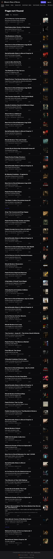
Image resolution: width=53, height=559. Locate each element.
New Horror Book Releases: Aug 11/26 (18, 122)
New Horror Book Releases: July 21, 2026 (19, 298)
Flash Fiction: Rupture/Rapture (16, 272)
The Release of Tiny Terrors (14, 70)
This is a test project (9, 438)
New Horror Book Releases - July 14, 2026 (19, 368)
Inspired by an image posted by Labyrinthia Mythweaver (18, 81)
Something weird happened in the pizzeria (15, 283)
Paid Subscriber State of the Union (17, 27)
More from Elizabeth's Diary (11, 240)
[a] (45, 447)
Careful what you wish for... (11, 265)
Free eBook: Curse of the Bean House (18, 519)
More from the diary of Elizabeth (12, 55)
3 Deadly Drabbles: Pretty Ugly (16, 359)
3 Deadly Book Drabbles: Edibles (16, 290)
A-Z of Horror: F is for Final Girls (16, 376)
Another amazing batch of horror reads (14, 46)
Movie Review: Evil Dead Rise (15, 394)
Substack (21, 557)
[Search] (46, 14)
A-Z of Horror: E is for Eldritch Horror (18, 471)
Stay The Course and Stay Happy (16, 212)
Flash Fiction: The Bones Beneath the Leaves (20, 79)
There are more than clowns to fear (13, 499)
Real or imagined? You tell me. (12, 317)
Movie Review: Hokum (12, 428)
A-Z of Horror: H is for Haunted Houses (18, 255)
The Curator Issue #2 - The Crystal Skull (19, 96)
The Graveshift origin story (11, 150)
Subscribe (43, 2)
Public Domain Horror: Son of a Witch (18, 229)
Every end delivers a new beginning (13, 202)
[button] (2, 5)
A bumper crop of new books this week (14, 124)
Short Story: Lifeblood (13, 114)
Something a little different (11, 343)
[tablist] (12, 14)
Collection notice (37, 552)
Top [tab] (11, 14)
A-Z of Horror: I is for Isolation (15, 18)
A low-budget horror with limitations (13, 326)
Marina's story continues (11, 421)
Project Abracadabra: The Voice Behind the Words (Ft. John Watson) (23, 506)
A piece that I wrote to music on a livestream (15, 274)
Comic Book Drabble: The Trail (15, 489)
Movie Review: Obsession (14, 264)
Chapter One (8, 464)
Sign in (49, 2)
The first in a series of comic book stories (14, 335)
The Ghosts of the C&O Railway (16, 480)
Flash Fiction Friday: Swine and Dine (17, 220)
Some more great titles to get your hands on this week (18, 248)
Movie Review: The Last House (15, 140)
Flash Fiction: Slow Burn (13, 192)
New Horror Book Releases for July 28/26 (19, 246)
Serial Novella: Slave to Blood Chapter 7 (19, 131)
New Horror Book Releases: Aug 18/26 (18, 88)
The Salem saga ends (10, 541)
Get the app (32, 555)
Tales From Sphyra (25, 512)
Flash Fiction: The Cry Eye (14, 402)
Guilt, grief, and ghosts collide (12, 430)
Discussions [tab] (15, 14)
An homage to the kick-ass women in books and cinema (18, 378)
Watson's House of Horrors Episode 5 (18, 445)
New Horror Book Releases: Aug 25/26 (18, 44)
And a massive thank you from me (13, 29)
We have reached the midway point (13, 133)
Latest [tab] (7, 14)
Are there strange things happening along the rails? (17, 482)
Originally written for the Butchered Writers (15, 159)
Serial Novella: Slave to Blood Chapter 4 (19, 307)
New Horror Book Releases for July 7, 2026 (20, 454)
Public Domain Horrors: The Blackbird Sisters (21, 411)
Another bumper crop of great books (13, 300)
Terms (32, 552)
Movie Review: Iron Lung (13, 324)
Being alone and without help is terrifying (15, 20)
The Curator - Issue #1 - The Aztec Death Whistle (22, 333)
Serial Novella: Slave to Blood (15, 463)
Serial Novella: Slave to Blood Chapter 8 (19, 53)
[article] (26, 21)
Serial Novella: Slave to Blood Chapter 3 (19, 385)
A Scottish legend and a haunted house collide (16, 521)
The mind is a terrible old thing (12, 193)
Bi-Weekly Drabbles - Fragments (16, 174)
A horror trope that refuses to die (13, 257)
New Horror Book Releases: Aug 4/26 (18, 183)
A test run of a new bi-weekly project (13, 413)
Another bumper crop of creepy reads (14, 89)
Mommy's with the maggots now (13, 395)
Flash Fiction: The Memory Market (17, 342)
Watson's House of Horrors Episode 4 (18, 497)
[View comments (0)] (18, 136)
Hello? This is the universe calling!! (13, 63)
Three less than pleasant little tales (13, 107)
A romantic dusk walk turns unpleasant (14, 490)
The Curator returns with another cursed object (16, 98)
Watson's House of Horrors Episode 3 (18, 531)
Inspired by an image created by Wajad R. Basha (16, 404)
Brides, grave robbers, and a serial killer (14, 456)
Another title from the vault (11, 352)
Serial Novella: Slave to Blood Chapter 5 (19, 238)
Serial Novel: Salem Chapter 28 (16, 539)
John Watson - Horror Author (16, 22)
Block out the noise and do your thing (14, 214)
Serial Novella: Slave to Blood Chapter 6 (19, 165)
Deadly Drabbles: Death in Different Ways (19, 105)
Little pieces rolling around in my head (14, 176)
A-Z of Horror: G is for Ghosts (15, 316)
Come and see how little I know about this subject (17, 473)
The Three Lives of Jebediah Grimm (13, 532)
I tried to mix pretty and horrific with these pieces (16, 361)
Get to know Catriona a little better (13, 309)
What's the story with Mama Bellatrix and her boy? (17, 231)
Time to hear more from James (12, 167)
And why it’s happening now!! (12, 72)
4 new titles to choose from (11, 185)
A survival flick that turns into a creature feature (16, 141)
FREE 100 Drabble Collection (15, 437)
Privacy (28, 552)
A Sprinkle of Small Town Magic (16, 281)
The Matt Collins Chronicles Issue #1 (18, 200)
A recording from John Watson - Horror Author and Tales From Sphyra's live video (23, 510)
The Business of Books (13, 36)
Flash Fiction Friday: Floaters (15, 157)
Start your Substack (24, 555)
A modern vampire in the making (13, 115)
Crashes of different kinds (11, 447)
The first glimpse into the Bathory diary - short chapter (18, 387)
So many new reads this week (12, 369)
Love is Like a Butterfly (13, 62)
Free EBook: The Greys (13, 350)
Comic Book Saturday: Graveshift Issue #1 (20, 148)
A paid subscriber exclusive (11, 291)
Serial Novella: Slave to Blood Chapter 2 (19, 419)
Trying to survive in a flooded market (13, 38)
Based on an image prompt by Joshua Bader (15, 222)
